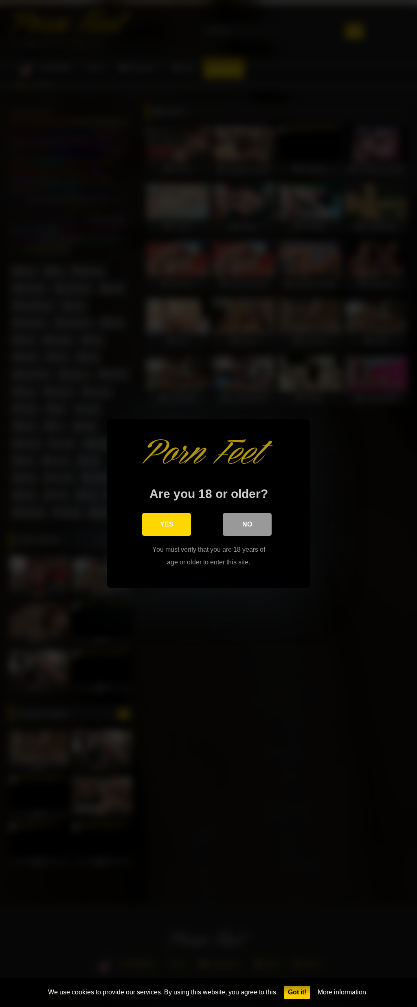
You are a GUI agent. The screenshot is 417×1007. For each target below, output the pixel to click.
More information (342, 992)
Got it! (297, 992)
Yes (166, 524)
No (247, 524)
